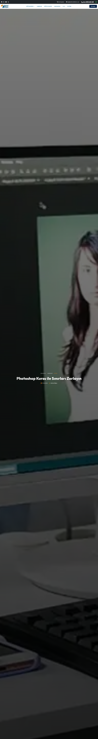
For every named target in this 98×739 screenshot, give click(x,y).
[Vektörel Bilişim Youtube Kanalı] (6, 2)
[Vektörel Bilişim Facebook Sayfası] (1, 2)
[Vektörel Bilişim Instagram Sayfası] (3, 2)
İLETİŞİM (69, 6)
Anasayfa (43, 373)
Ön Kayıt (93, 6)
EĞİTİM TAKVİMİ (48, 6)
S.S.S (64, 6)
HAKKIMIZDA (57, 6)
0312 (88, 2)
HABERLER (39, 6)
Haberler (49, 373)
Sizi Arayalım (61, 2)
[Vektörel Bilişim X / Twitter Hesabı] (8, 2)
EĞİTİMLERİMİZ (29, 6)
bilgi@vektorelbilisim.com (73, 2)
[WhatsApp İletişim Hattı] (96, 2)
